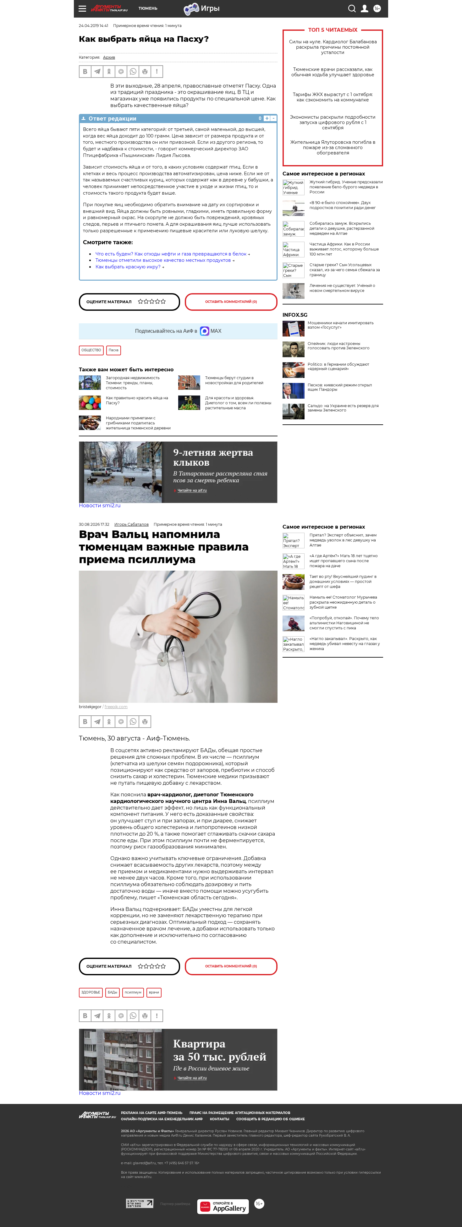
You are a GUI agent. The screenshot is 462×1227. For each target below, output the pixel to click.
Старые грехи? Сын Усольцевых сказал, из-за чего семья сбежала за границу (345, 269)
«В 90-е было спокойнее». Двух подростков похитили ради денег (343, 205)
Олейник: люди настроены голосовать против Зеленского (339, 346)
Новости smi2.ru (100, 506)
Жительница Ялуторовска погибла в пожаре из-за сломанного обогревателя (333, 148)
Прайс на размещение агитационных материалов (240, 1113)
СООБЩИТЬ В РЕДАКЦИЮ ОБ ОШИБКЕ (270, 1119)
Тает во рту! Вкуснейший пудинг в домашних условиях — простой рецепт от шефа (343, 581)
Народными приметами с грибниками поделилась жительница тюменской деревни (138, 423)
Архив (109, 57)
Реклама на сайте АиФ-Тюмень (151, 1113)
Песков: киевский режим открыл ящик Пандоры (340, 387)
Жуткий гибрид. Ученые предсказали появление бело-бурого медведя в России (346, 187)
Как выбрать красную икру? (128, 267)
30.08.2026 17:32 (94, 524)
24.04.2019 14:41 (93, 25)
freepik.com (116, 706)
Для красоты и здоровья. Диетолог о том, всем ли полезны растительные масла (238, 403)
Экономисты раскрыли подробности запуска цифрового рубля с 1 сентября (333, 123)
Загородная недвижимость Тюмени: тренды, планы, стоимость (133, 382)
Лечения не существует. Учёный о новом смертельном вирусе (342, 288)
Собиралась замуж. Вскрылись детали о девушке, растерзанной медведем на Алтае (342, 228)
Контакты (219, 1119)
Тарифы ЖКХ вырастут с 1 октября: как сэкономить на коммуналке (333, 97)
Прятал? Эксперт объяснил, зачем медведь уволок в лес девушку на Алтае (343, 540)
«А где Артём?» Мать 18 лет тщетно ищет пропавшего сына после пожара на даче (344, 560)
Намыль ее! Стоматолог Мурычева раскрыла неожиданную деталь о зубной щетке (343, 602)
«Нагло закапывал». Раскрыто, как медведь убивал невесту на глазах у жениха (345, 643)
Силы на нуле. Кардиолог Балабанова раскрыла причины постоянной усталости (333, 47)
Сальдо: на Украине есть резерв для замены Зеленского (343, 408)
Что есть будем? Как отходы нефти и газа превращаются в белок (171, 254)
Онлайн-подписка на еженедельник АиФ (162, 1119)
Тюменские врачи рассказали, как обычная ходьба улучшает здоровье (332, 72)
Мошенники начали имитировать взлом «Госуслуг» (341, 325)
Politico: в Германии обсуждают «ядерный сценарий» (338, 366)
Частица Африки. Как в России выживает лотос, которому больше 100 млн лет (344, 249)
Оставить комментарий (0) (231, 302)
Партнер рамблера (175, 1204)
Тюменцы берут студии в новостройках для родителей (234, 380)
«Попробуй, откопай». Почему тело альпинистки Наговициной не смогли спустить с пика (344, 623)
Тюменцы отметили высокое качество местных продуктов (163, 260)
